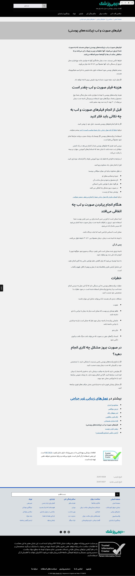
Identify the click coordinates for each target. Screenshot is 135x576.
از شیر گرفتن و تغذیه (26, 520)
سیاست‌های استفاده (49, 569)
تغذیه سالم (72, 503)
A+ (122, 2)
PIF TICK (48, 452)
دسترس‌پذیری (64, 569)
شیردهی (29, 503)
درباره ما (34, 569)
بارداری (52, 499)
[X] (61, 532)
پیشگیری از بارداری (114, 520)
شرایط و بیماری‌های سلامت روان (90, 507)
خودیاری (97, 511)
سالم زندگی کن (69, 499)
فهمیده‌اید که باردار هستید (47, 507)
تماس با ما (78, 569)
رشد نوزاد (29, 516)
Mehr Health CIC (57, 573)
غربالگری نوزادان (27, 507)
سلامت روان (95, 499)
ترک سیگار (72, 520)
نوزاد (30, 499)
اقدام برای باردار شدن (48, 503)
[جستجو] (44, 6)
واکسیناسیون (116, 516)
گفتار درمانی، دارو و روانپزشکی (91, 520)
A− (125, 2)
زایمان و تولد (51, 520)
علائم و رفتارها (95, 503)
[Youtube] (69, 532)
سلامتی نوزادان (27, 511)
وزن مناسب (71, 511)
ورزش (73, 507)
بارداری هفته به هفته (48, 516)
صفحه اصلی (115, 499)
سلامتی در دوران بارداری (47, 511)
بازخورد (88, 569)
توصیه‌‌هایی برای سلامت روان (91, 516)
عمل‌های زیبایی (115, 511)
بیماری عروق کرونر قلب (113, 507)
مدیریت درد (71, 516)
